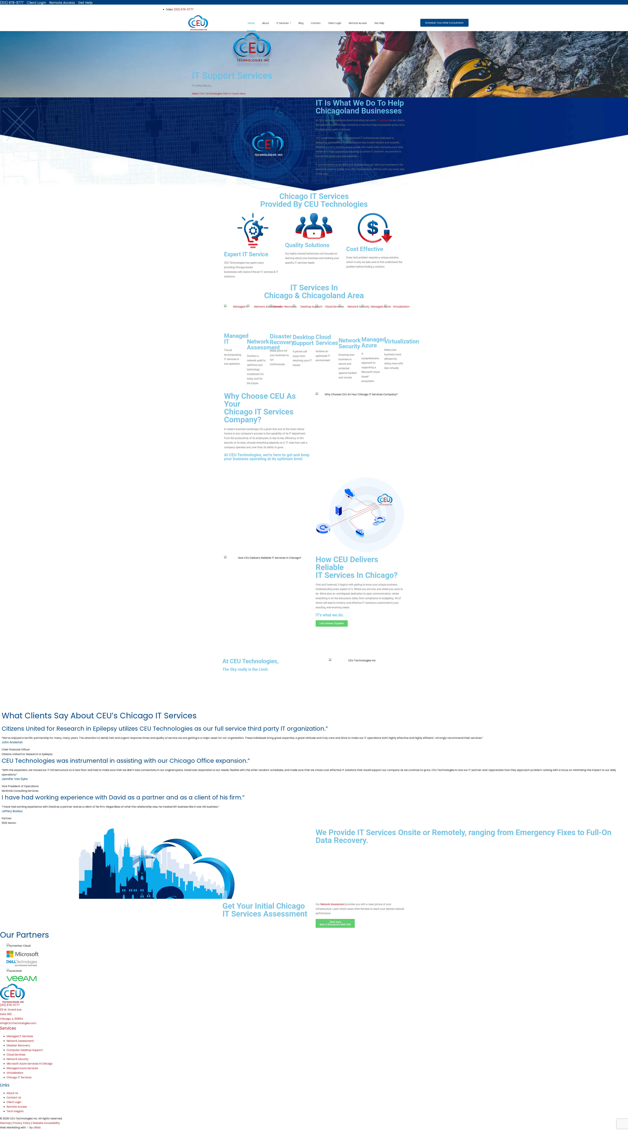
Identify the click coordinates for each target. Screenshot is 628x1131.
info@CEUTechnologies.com (18, 1023)
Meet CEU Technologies (207, 93)
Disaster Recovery (282, 339)
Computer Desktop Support (25, 1050)
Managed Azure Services (22, 1068)
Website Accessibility (46, 1123)
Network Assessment (263, 344)
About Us (12, 1093)
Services (8, 1028)
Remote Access (17, 1107)
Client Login (14, 1102)
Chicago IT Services (19, 1077)
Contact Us (14, 1097)
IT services (383, 120)
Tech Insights (15, 1111)
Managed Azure (373, 342)
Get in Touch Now (234, 93)
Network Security (350, 343)
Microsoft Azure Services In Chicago (29, 1064)
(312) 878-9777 (183, 9)
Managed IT (236, 338)
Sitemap (5, 1123)
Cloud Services (327, 340)
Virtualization (401, 341)
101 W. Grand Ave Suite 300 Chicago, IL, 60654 (11, 1014)
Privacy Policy (22, 1123)
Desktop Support (303, 340)
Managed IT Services (20, 1036)
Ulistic (37, 1127)
